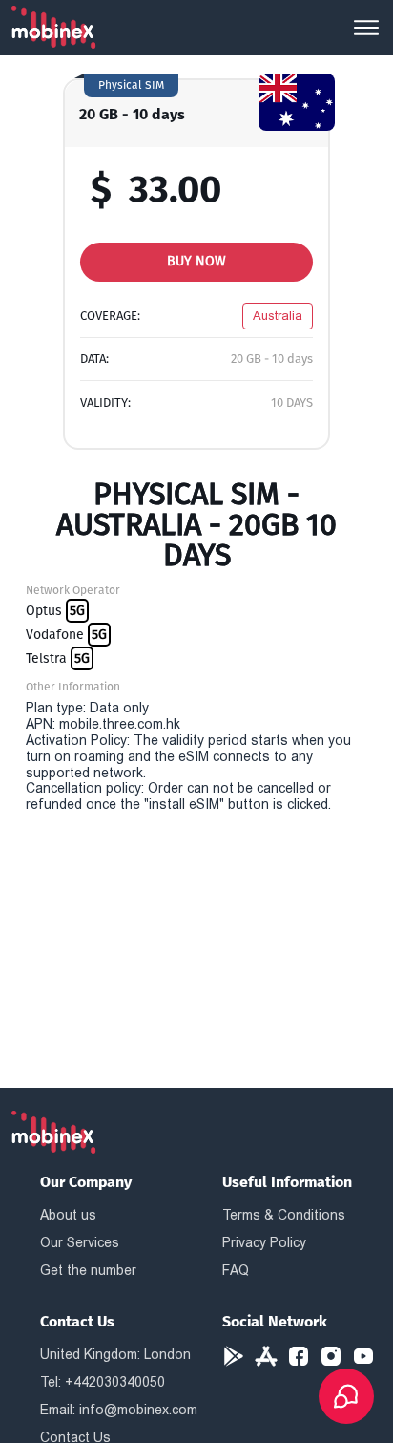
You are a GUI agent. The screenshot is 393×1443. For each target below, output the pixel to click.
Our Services (79, 1242)
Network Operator (73, 590)
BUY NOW (196, 261)
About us (68, 1214)
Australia (277, 315)
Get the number (88, 1270)
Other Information (73, 686)
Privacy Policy (264, 1242)
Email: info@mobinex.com (118, 1409)
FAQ (235, 1270)
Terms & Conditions (283, 1214)
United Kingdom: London (115, 1354)
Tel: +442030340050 (102, 1382)
